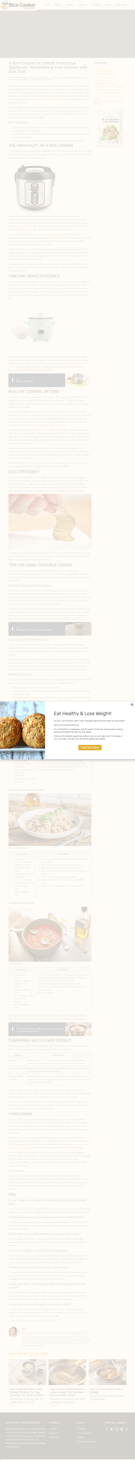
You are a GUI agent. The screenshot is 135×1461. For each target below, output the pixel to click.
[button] (132, 704)
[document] (67, 730)
